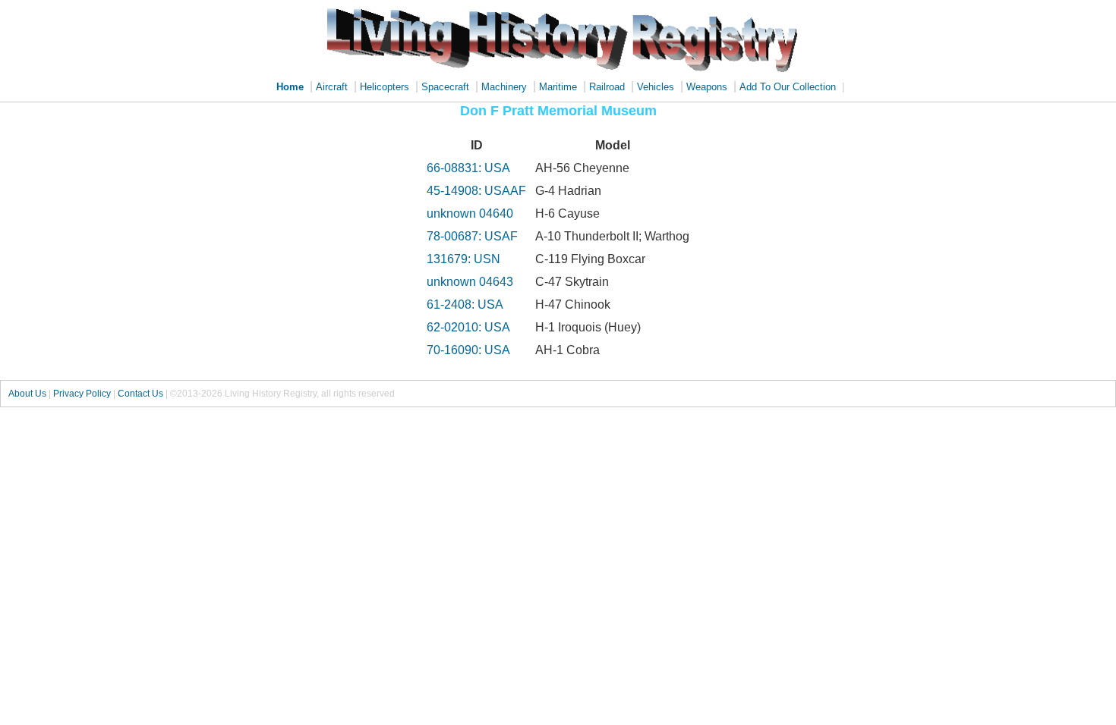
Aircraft (332, 87)
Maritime (558, 87)
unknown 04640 (470, 213)
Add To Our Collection (787, 87)
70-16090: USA (468, 350)
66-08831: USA (468, 168)
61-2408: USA (465, 304)
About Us (27, 393)
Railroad (607, 87)
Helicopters (384, 87)
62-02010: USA (468, 327)
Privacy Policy (82, 393)
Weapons (706, 87)
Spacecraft (445, 87)
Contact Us (140, 393)
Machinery (504, 87)
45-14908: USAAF (476, 190)
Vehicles (655, 87)
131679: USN (463, 259)
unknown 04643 (470, 281)
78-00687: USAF (472, 236)
